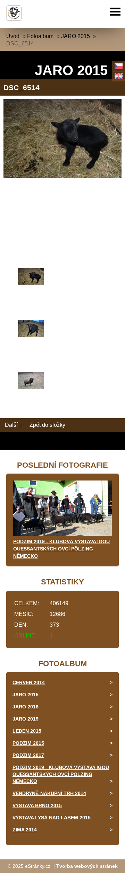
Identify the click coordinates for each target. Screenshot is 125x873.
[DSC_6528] (62, 381)
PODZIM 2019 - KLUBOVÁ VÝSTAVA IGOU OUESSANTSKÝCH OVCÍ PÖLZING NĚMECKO (61, 549)
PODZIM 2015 (28, 743)
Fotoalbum (40, 36)
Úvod (12, 36)
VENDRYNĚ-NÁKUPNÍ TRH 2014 (49, 793)
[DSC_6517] (62, 329)
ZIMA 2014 (24, 829)
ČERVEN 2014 (28, 682)
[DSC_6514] (62, 277)
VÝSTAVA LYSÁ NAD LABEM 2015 (51, 817)
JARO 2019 (25, 719)
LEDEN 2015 (26, 731)
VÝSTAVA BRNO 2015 (37, 805)
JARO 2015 (75, 36)
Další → (15, 425)
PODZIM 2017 (28, 755)
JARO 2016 (25, 706)
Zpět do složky (47, 425)
